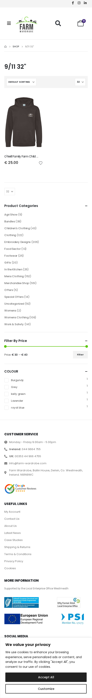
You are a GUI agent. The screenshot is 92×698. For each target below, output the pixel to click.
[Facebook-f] (72, 2)
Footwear (10, 256)
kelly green (18, 394)
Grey (14, 387)
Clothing (10, 235)
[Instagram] (79, 2)
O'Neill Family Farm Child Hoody (24, 156)
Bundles (9, 221)
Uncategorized (14, 304)
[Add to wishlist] (40, 163)
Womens (10, 311)
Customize (46, 689)
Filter (80, 354)
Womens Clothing (16, 317)
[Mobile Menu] (9, 23)
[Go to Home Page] (5, 47)
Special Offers (14, 297)
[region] (46, 668)
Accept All (46, 677)
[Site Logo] (26, 24)
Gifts (7, 263)
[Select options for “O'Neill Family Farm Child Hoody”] (36, 99)
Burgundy (17, 380)
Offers (8, 290)
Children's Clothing (17, 228)
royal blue (17, 408)
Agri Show (11, 215)
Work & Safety (14, 324)
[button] (58, 23)
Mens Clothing (14, 276)
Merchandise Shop (16, 283)
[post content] (23, 122)
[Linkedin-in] (85, 2)
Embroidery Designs (17, 242)
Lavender (17, 401)
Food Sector (12, 249)
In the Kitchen (13, 269)
